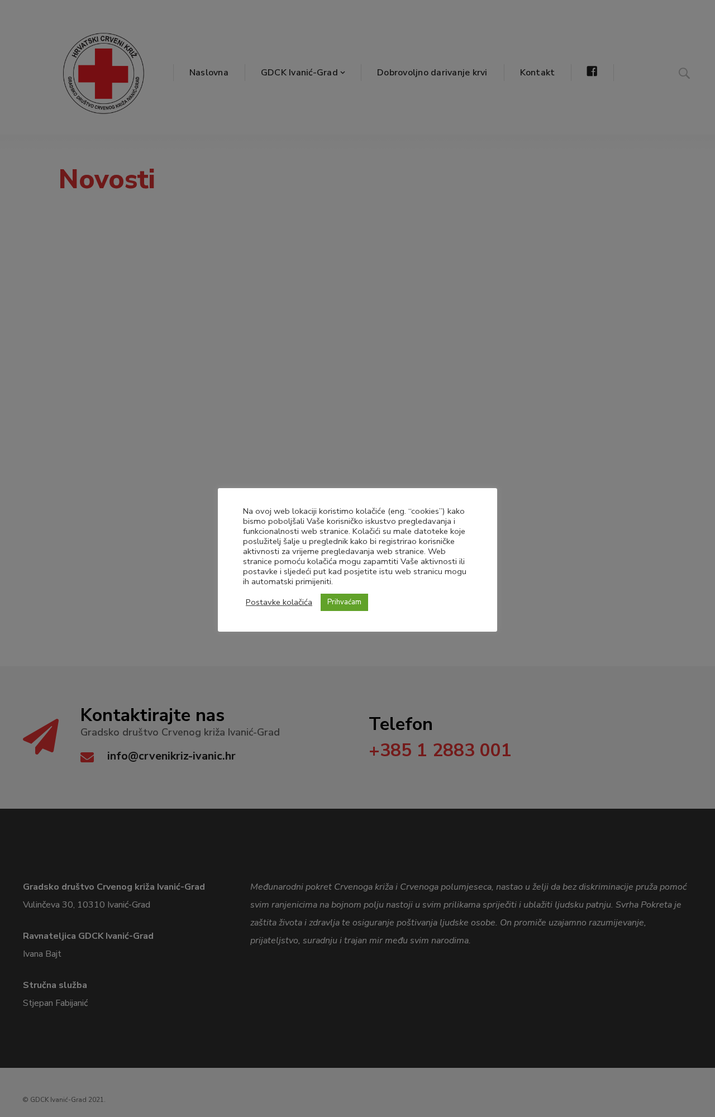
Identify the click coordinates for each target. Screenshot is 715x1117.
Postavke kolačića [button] (279, 602)
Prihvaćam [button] (344, 602)
